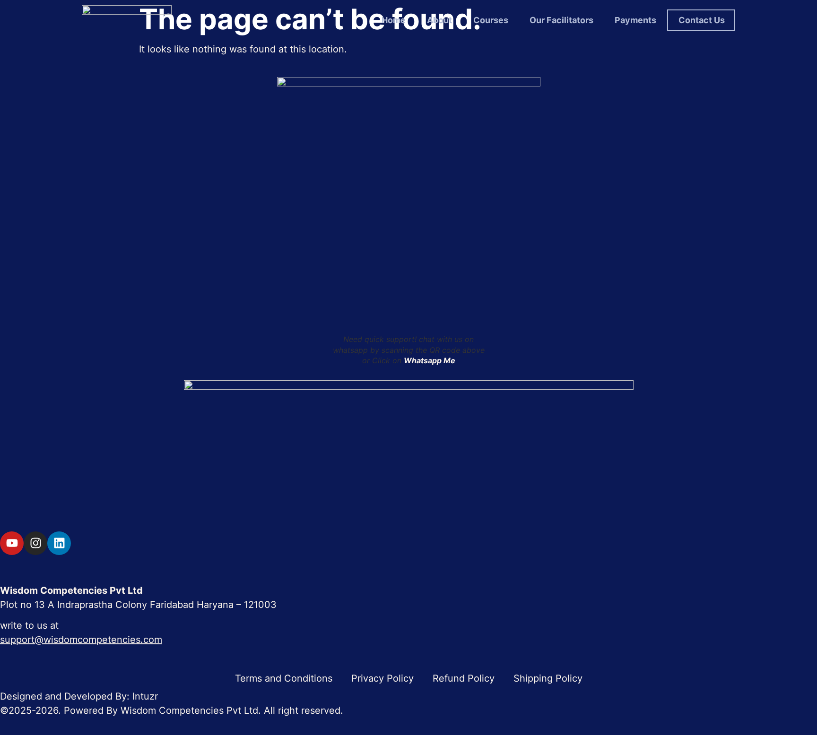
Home (394, 20)
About (439, 20)
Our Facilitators (561, 20)
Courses (490, 20)
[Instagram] (35, 543)
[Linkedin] (59, 543)
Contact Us (701, 20)
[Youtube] (12, 543)
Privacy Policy (382, 678)
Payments (635, 20)
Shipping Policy (547, 678)
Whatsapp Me (429, 360)
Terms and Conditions (283, 678)
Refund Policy (464, 678)
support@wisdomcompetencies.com (81, 639)
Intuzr (145, 696)
